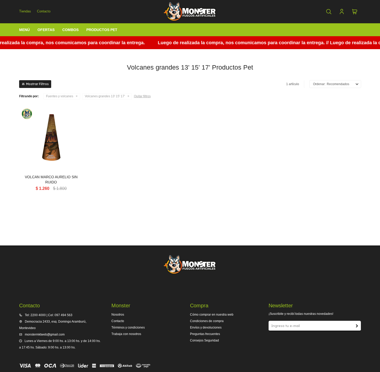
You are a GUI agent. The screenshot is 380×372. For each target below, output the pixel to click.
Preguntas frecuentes (205, 334)
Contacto (43, 11)
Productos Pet (101, 30)
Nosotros (117, 314)
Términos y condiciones (128, 327)
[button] (328, 11)
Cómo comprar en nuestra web (211, 314)
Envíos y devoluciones (206, 327)
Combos (70, 30)
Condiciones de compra (207, 321)
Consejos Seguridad (204, 340)
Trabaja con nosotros (126, 334)
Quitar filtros (142, 96)
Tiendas (25, 11)
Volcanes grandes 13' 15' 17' (105, 96)
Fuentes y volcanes (59, 96)
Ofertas (46, 30)
